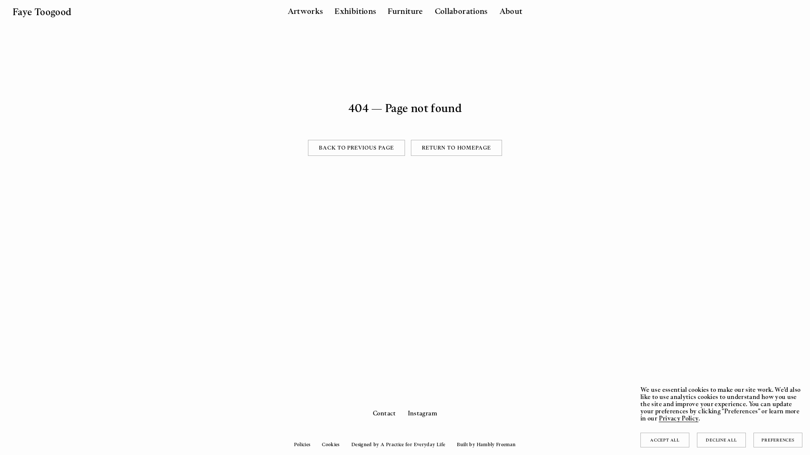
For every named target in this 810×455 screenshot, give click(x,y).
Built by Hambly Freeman (486, 444)
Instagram (422, 413)
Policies (302, 444)
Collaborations (461, 11)
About (511, 11)
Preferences (777, 439)
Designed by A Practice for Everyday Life (398, 444)
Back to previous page (356, 148)
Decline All (721, 439)
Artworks (305, 11)
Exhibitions (355, 11)
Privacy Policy (679, 418)
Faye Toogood (42, 11)
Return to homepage (456, 148)
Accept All (665, 439)
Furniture (405, 11)
